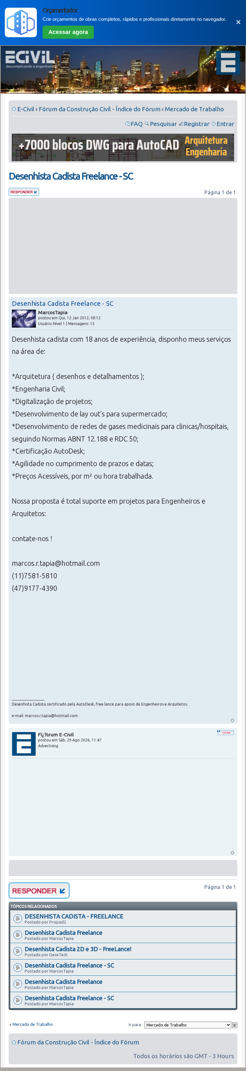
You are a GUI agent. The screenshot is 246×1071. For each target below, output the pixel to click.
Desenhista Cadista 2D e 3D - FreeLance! (78, 949)
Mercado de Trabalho (194, 109)
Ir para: (135, 1024)
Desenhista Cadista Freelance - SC (71, 176)
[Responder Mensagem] (24, 193)
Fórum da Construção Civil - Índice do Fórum (99, 109)
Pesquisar (163, 123)
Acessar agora (68, 32)
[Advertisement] (123, 244)
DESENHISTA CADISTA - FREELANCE (74, 916)
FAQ (137, 123)
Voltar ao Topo (232, 720)
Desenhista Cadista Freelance (63, 932)
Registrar (196, 123)
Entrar (225, 123)
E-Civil (25, 109)
